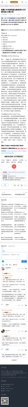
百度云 (7, 162)
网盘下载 (13, 162)
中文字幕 (21, 160)
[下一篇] (26, 185)
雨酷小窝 (14, 377)
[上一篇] (1, 185)
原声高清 (15, 160)
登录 (3, 251)
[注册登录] (22, 2)
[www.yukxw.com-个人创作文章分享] (14, 3)
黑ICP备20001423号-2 (22, 377)
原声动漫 (11, 6)
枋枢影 (5, 273)
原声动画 (20, 162)
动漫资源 (6, 6)
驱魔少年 (9, 160)
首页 (2, 6)
